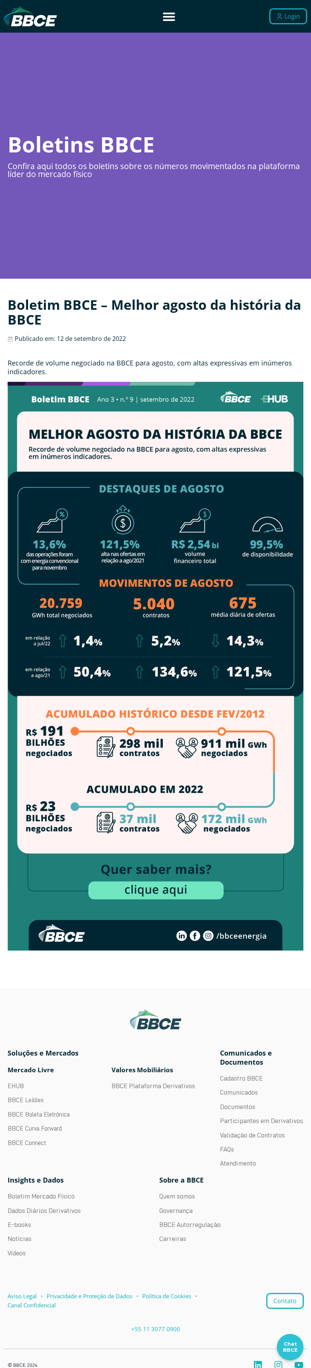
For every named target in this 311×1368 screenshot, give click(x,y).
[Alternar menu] (169, 16)
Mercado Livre (31, 1069)
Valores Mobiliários (142, 1069)
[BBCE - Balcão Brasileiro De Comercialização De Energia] (30, 16)
